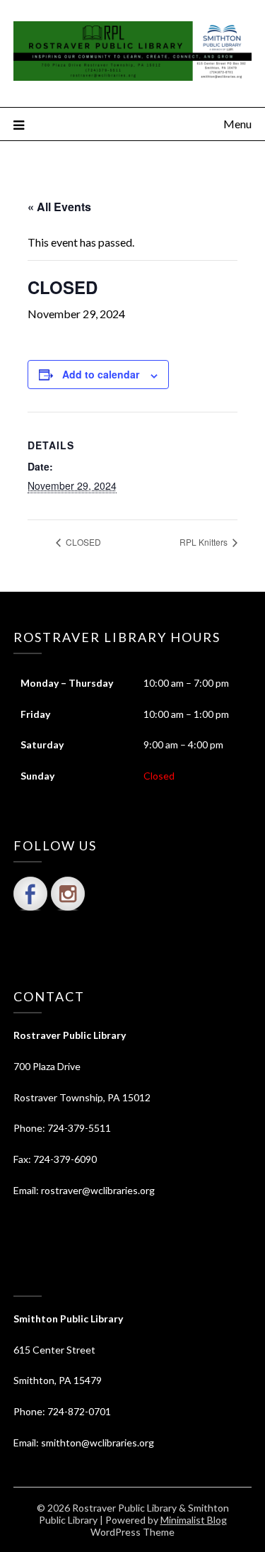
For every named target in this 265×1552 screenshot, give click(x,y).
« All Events (59, 206)
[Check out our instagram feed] (68, 894)
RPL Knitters (204, 542)
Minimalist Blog (193, 1520)
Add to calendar (100, 374)
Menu (237, 123)
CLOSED (82, 542)
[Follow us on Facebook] (30, 894)
